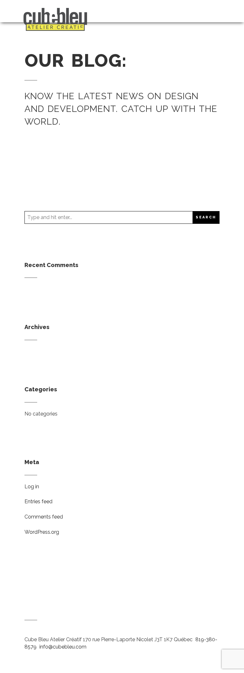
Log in (31, 487)
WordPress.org (41, 532)
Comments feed (43, 517)
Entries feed (38, 501)
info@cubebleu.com (62, 647)
